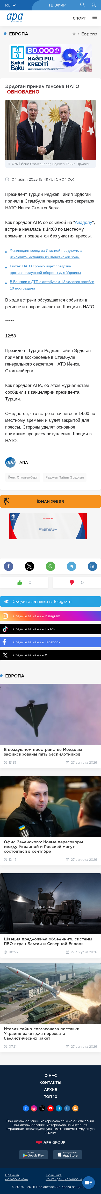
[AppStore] (67, 1155)
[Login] (94, 5)
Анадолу (83, 222)
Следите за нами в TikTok (34, 629)
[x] (42, 1109)
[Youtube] (50, 1109)
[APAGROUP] (50, 1142)
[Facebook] (26, 1109)
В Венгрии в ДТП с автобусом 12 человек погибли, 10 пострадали (52, 285)
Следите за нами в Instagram (36, 616)
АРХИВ (50, 1089)
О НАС (51, 1075)
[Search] (82, 5)
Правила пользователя (16, 1177)
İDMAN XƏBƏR (50, 501)
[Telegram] (59, 1109)
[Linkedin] (67, 1109)
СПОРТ (79, 18)
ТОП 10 (50, 1096)
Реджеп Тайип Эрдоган (65, 477)
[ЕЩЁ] (93, 18)
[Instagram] (34, 1109)
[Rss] (75, 1109)
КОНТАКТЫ (50, 1082)
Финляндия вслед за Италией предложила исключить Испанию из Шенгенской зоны (46, 253)
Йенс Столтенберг (23, 477)
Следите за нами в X (30, 655)
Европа (89, 34)
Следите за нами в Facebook (36, 642)
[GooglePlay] (33, 1155)
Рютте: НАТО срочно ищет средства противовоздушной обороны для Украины (45, 269)
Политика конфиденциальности (64, 1177)
